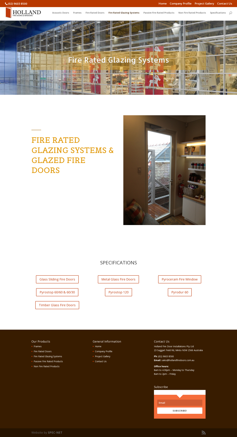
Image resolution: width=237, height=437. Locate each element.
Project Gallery (204, 3)
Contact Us (224, 3)
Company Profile (181, 3)
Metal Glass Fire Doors (118, 279)
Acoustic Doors (60, 13)
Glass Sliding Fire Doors (57, 279)
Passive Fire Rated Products (158, 13)
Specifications (218, 13)
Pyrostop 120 (118, 292)
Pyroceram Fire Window (180, 279)
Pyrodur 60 (179, 292)
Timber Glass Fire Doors (57, 305)
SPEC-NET (55, 432)
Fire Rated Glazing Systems (124, 13)
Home (162, 3)
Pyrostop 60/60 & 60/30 (57, 292)
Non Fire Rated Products (192, 13)
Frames (77, 13)
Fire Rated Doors (95, 13)
